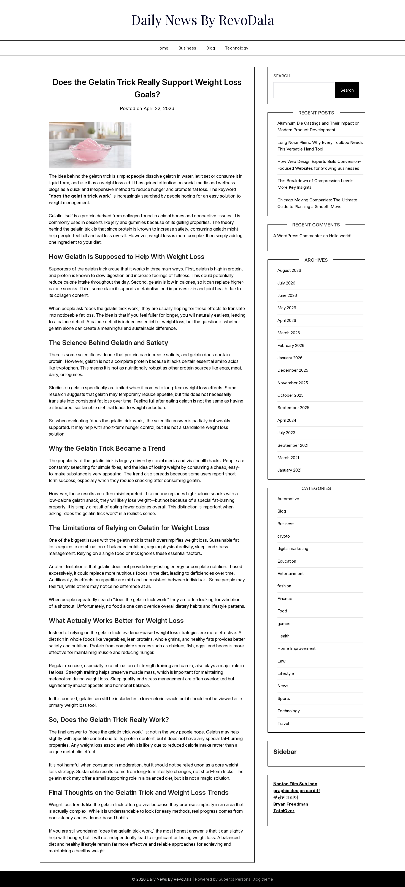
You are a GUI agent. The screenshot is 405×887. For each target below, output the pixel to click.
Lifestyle (285, 673)
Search (281, 75)
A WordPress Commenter (297, 235)
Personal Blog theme (254, 879)
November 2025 (292, 382)
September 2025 (293, 407)
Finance (284, 598)
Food (282, 611)
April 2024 (286, 420)
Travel (283, 723)
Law (281, 661)
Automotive (288, 498)
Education (286, 561)
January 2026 (290, 357)
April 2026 (286, 320)
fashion (284, 585)
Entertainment (290, 573)
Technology (237, 48)
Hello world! (340, 235)
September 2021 (292, 445)
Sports (283, 698)
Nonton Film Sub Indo (295, 783)
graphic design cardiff (296, 790)
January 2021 (289, 470)
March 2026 (288, 332)
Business (187, 48)
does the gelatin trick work (80, 196)
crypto (283, 536)
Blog (210, 48)
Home (163, 48)
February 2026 (290, 345)
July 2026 (286, 283)
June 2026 (287, 295)
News (282, 685)
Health (283, 636)
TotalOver (284, 810)
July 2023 (286, 432)
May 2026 (286, 307)
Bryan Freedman (290, 804)
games (283, 623)
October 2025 (290, 395)
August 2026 (289, 270)
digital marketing (292, 548)
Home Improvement (296, 648)
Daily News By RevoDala (202, 19)
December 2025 (292, 370)
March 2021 (288, 457)
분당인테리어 (285, 797)
